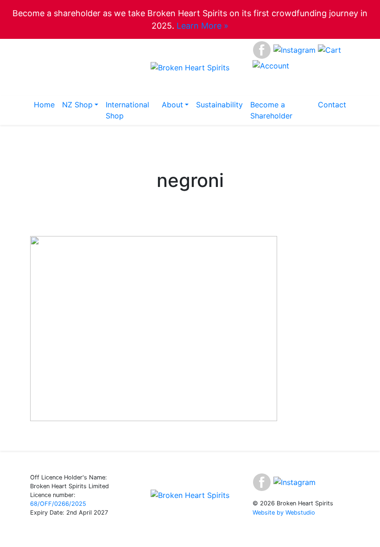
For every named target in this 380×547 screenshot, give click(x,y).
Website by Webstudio (284, 512)
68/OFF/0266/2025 (58, 503)
